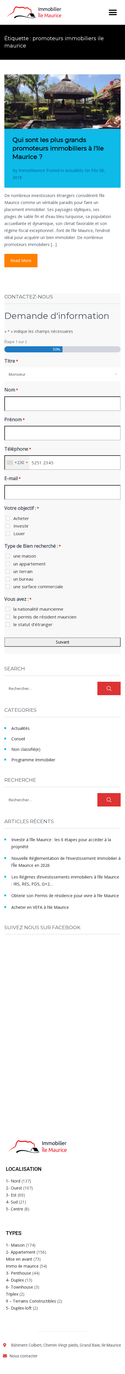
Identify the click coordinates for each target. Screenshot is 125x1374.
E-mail (12, 478)
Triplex (12, 1294)
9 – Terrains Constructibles (31, 1301)
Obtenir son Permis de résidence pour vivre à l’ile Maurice (65, 895)
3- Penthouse (18, 1273)
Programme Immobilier (33, 759)
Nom (11, 389)
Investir (21, 526)
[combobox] (62, 374)
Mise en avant (19, 1259)
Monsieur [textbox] (17, 374)
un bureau (23, 579)
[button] (112, 12)
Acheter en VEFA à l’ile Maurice (40, 907)
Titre (11, 361)
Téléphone (17, 449)
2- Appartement (20, 1252)
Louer (19, 533)
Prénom (14, 419)
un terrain (23, 571)
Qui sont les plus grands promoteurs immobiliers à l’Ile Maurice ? (58, 148)
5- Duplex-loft (19, 1308)
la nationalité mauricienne (38, 609)
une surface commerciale (38, 586)
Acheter (21, 518)
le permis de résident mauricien (44, 617)
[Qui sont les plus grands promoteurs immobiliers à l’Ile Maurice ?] (62, 113)
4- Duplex (15, 1280)
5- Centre (14, 1209)
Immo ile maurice (22, 1266)
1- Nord (13, 1181)
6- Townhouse (19, 1287)
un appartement (29, 564)
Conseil (18, 739)
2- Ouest (14, 1188)
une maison (24, 556)
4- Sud (12, 1202)
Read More (20, 260)
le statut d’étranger (33, 624)
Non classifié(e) (25, 749)
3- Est (11, 1195)
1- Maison (15, 1245)
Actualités (74, 170)
